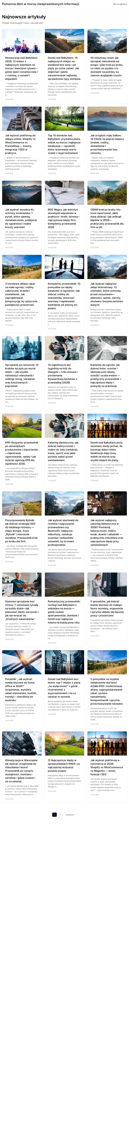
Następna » (70, 815)
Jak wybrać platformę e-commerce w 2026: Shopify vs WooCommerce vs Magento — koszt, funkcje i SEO (106, 767)
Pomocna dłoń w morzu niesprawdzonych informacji (40, 4)
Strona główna (120, 4)
